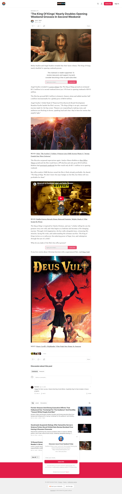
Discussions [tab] (43, 403)
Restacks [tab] (41, 371)
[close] (77, 436)
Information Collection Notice (60, 467)
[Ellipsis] (90, 386)
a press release (54, 87)
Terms (65, 482)
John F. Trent (38, 20)
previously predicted (47, 165)
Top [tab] (33, 403)
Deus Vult (85, 252)
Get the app (69, 486)
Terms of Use (69, 465)
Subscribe (108, 3)
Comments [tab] (35, 371)
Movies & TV (34, 10)
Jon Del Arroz (42, 435)
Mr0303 (36, 387)
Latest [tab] (37, 403)
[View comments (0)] (47, 420)
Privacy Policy (73, 467)
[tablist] (38, 371)
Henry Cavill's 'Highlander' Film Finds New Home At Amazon (58, 346)
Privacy (60, 482)
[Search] (98, 3)
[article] (61, 414)
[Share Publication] (101, 3)
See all (34, 457)
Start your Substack (56, 486)
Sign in (117, 3)
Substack (52, 490)
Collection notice (72, 482)
